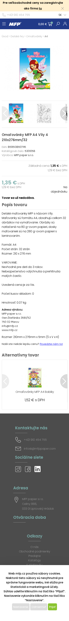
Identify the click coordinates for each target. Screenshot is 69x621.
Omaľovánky (34, 36)
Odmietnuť (38, 607)
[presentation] (5, 113)
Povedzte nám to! (51, 344)
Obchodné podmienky (34, 551)
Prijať (52, 607)
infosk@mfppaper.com (40, 449)
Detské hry (17, 36)
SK (60, 15)
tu (40, 8)
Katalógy (34, 560)
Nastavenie (20, 607)
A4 (46, 36)
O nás (34, 547)
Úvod (5, 36)
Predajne (34, 556)
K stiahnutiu (34, 565)
